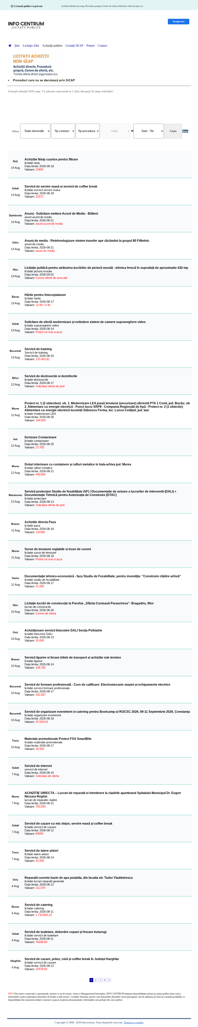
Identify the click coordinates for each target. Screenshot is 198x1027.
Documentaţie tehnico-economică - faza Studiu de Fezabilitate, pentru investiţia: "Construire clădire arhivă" (103, 576)
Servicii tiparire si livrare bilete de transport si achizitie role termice (73, 657)
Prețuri (90, 45)
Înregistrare (178, 21)
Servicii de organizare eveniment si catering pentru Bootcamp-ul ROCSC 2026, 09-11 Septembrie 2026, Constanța (107, 711)
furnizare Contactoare (40, 437)
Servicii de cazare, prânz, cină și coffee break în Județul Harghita (72, 959)
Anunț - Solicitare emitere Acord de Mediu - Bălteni (61, 213)
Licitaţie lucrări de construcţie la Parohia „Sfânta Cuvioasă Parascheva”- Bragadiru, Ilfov (89, 603)
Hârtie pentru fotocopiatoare (45, 294)
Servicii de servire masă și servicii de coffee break (61, 186)
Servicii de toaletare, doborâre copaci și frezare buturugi (66, 932)
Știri (17, 45)
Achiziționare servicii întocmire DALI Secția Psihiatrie (63, 630)
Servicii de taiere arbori (41, 850)
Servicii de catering (39, 904)
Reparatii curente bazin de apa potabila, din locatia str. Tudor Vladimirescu (79, 877)
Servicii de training (38, 349)
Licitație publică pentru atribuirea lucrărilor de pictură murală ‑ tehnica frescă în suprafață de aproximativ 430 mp (106, 267)
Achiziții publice (52, 45)
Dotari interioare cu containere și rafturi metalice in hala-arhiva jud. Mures (78, 464)
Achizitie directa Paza (40, 522)
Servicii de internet (38, 765)
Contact (102, 45)
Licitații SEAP (74, 45)
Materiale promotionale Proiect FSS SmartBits (58, 738)
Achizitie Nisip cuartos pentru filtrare (51, 159)
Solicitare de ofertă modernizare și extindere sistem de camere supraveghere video (85, 322)
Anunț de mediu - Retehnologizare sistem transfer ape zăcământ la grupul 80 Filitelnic (87, 240)
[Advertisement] (100, 108)
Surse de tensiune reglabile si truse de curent (58, 549)
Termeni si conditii (133, 1022)
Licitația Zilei (31, 45)
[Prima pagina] (10, 45)
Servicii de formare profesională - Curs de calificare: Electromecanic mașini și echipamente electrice (97, 684)
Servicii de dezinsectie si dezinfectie (51, 376)
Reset (185, 131)
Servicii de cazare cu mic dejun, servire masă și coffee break (68, 823)
